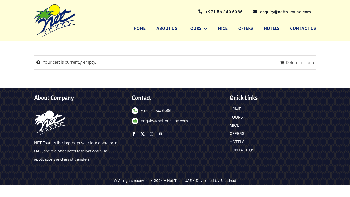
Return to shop (300, 62)
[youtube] (160, 134)
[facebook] (134, 134)
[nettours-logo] (54, 6)
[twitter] (143, 134)
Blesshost (228, 180)
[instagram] (151, 134)
